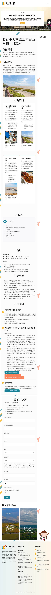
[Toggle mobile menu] (48, 3)
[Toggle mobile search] (45, 3)
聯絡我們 (39, 550)
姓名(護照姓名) (8, 417)
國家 (5, 441)
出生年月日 (7, 433)
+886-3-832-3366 (21, 552)
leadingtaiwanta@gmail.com (24, 555)
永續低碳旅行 (40, 558)
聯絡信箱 (6, 472)
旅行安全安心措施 (41, 555)
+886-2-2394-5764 (24, 574)
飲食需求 (6, 457)
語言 (5, 449)
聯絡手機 (6, 480)
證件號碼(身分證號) (9, 425)
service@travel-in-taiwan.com (24, 554)
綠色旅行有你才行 (41, 553)
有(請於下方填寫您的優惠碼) (12, 490)
